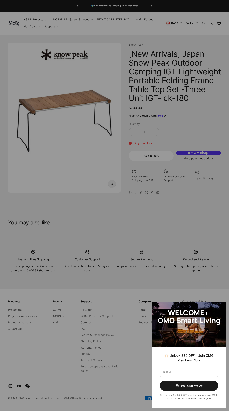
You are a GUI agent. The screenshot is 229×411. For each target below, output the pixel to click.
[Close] (219, 308)
